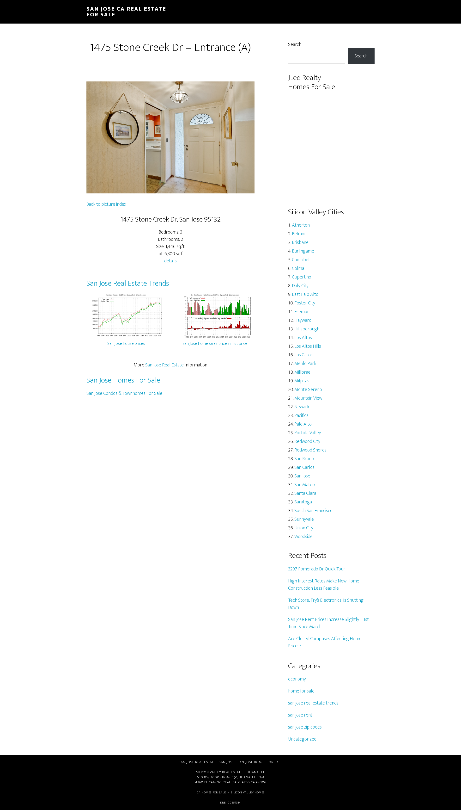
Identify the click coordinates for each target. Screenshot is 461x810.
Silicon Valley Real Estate (219, 772)
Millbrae (302, 372)
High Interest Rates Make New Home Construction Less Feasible (323, 584)
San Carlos (304, 467)
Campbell (301, 260)
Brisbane (300, 242)
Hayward (302, 320)
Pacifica (301, 415)
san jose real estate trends (313, 703)
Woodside (303, 536)
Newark (301, 407)
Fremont (302, 312)
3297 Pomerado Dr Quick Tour (316, 569)
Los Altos (303, 338)
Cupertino (301, 277)
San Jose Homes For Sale (123, 380)
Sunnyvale (304, 519)
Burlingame (303, 251)
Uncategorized (302, 739)
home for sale (301, 691)
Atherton (301, 225)
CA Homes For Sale (211, 792)
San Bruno (304, 459)
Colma (298, 268)
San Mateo (304, 485)
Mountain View (308, 398)
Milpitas (301, 381)
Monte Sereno (308, 389)
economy (297, 679)
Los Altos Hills (307, 346)
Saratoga (303, 502)
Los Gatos (303, 355)
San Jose (302, 476)
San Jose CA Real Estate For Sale (126, 11)
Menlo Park (305, 363)
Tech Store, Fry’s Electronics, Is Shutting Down (326, 604)
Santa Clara (305, 493)
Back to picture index (106, 204)
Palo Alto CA (243, 782)
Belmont (300, 234)
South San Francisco (313, 511)
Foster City (304, 303)
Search (294, 44)
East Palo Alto (305, 294)
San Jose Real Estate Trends (127, 283)
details (170, 261)
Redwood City (307, 441)
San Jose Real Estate (164, 365)
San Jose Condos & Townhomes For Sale (124, 393)
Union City (303, 528)
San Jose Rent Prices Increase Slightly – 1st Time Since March (328, 623)
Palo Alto (303, 424)
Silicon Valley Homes (248, 792)
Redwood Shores (310, 450)
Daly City (300, 286)
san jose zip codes (305, 727)
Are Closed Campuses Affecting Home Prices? (325, 642)
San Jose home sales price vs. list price (214, 343)
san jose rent (300, 715)
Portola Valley (307, 433)
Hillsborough (306, 329)
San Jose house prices (126, 343)
